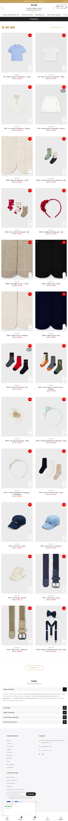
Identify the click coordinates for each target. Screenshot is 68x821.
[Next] (66, 15)
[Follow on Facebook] (39, 754)
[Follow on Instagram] (43, 754)
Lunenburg (10, 767)
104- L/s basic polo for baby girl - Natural (51, 128)
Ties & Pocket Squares (54, 15)
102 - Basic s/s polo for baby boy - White (51, 77)
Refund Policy (11, 783)
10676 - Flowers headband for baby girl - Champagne (17, 493)
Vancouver (10, 746)
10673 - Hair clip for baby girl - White (17, 441)
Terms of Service (12, 780)
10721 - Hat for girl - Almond (17, 598)
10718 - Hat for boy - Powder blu (51, 546)
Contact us (10, 786)
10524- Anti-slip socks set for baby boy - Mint (51, 180)
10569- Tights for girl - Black (51, 284)
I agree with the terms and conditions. (20, 798)
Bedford (9, 758)
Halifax (9, 740)
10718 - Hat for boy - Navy (17, 546)
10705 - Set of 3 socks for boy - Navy (51, 492)
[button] (61, 6)
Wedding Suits (40, 15)
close (4, 1)
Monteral (9, 755)
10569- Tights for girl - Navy (51, 335)
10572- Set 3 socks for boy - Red (17, 387)
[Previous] (1, 15)
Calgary (9, 749)
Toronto (9, 743)
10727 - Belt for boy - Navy (51, 598)
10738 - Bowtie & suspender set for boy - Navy (51, 650)
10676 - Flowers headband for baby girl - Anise (51, 441)
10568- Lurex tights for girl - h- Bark (17, 284)
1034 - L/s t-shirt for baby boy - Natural (17, 128)
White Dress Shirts (27, 15)
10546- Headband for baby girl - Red (51, 232)
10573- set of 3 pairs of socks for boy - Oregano (51, 388)
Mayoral (17, 75)
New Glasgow (11, 764)
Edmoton (9, 752)
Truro (8, 761)
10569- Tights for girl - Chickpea (17, 335)
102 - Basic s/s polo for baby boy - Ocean (17, 77)
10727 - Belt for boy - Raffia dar (17, 650)
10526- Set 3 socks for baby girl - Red (17, 232)
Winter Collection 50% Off (11, 15)
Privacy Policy (11, 777)
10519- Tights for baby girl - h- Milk (17, 180)
